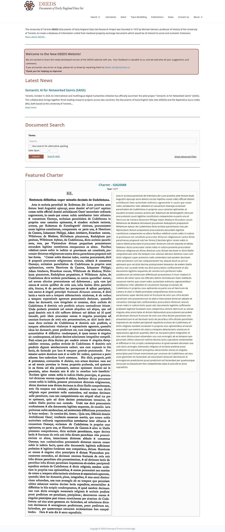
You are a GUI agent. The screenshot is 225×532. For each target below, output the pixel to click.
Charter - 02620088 (112, 185)
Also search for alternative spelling (50, 146)
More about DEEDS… (35, 37)
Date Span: (34, 150)
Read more (30, 107)
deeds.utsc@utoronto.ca (117, 67)
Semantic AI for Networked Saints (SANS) (55, 90)
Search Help (53, 156)
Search (36, 156)
